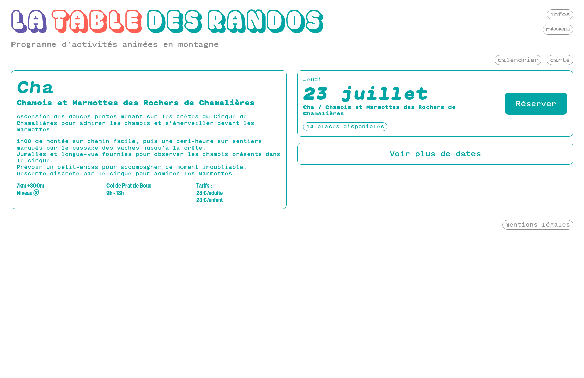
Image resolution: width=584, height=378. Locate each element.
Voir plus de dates (435, 153)
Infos (560, 14)
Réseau (558, 29)
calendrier (518, 60)
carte (560, 60)
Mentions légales (537, 224)
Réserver (536, 103)
